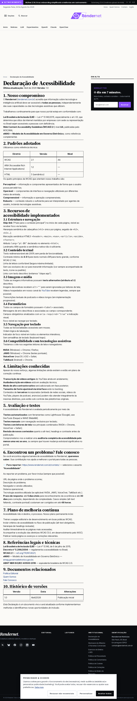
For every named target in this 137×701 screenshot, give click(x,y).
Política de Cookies (95, 663)
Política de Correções (96, 667)
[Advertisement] (68, 50)
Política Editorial (10, 573)
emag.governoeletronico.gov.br (18, 559)
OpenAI (44, 27)
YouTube (46, 290)
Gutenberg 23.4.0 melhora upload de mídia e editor (108, 2)
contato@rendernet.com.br (122, 645)
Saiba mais (39, 687)
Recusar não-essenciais (62, 693)
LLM (22, 27)
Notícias (14, 27)
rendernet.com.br (26, 99)
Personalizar (86, 693)
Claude (53, 27)
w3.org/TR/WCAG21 (25, 553)
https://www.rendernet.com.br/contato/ (40, 465)
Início (106, 7)
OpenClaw (63, 27)
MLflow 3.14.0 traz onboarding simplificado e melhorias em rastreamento (56, 2)
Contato (124, 7)
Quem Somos (114, 7)
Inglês (131, 7)
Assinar (125, 105)
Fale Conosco (10, 580)
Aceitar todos (105, 693)
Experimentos (32, 27)
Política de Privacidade (97, 656)
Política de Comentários (97, 660)
